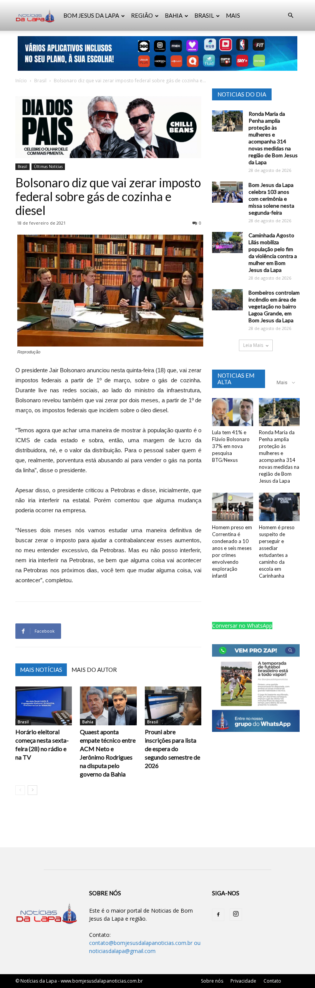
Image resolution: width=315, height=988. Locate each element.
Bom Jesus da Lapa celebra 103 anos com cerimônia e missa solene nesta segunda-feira (271, 199)
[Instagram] (236, 914)
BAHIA (173, 15)
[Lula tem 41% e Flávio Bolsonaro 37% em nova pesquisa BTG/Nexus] (232, 412)
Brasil (40, 80)
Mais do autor (94, 669)
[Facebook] (218, 915)
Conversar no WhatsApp (242, 625)
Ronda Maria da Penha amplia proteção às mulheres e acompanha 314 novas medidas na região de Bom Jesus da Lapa (273, 137)
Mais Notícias (41, 669)
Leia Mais (253, 345)
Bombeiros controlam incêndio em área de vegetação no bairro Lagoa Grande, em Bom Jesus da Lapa (274, 306)
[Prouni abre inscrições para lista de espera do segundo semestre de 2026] (173, 705)
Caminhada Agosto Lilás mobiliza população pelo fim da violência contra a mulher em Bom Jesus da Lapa (273, 252)
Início (21, 80)
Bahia (87, 722)
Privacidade (243, 981)
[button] (290, 15)
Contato (272, 981)
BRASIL (204, 15)
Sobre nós (212, 981)
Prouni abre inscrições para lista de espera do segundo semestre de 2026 (172, 748)
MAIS (233, 15)
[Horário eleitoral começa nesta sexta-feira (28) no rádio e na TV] (43, 705)
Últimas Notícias (48, 166)
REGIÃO (142, 15)
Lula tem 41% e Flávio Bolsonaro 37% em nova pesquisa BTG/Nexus (231, 446)
